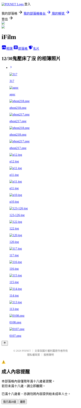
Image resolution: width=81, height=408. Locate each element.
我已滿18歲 (9, 401)
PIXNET (26, 350)
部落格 (23, 48)
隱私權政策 (33, 354)
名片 (36, 48)
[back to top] (5, 343)
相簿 (9, 48)
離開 (22, 401)
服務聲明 (49, 354)
